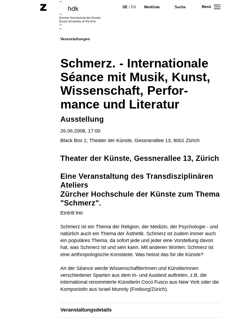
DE (125, 7)
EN (133, 7)
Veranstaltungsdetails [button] (86, 310)
